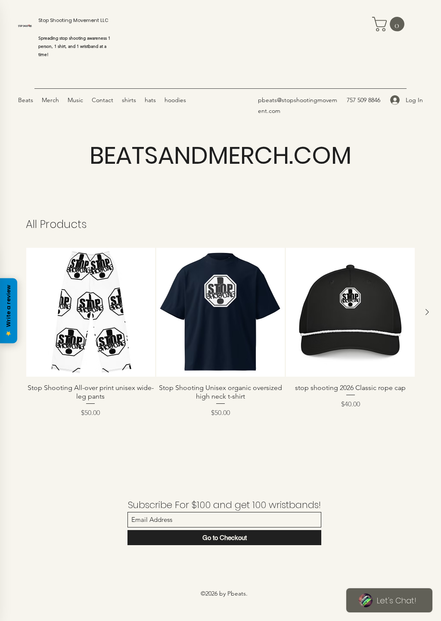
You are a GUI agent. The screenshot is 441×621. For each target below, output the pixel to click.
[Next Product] (427, 312)
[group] (220, 350)
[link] (390, 24)
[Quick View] (90, 312)
